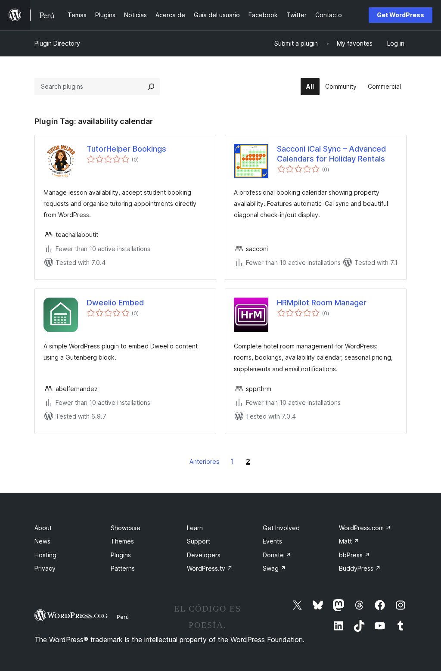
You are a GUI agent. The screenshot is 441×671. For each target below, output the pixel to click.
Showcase (125, 527)
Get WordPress (400, 15)
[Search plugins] (151, 86)
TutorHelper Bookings (126, 148)
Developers (203, 555)
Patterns (123, 568)
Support (198, 541)
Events (272, 541)
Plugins (121, 555)
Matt (349, 541)
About (43, 527)
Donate (277, 555)
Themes (122, 541)
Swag (274, 568)
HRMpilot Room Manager (321, 302)
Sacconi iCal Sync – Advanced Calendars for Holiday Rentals (331, 153)
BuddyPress (360, 568)
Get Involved (281, 527)
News (42, 541)
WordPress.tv (210, 568)
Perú (123, 616)
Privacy (45, 568)
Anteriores (204, 461)
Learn (195, 527)
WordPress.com (365, 527)
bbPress (354, 555)
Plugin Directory (57, 43)
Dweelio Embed (115, 302)
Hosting (45, 555)
